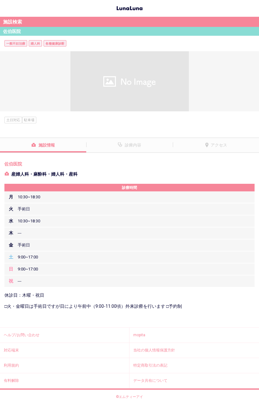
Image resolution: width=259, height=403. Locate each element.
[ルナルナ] (129, 7)
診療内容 (133, 145)
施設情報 (47, 145)
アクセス (219, 145)
